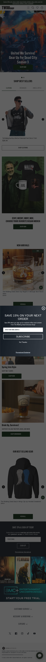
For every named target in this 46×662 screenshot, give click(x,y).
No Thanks (23, 342)
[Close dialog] (43, 308)
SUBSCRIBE (23, 336)
